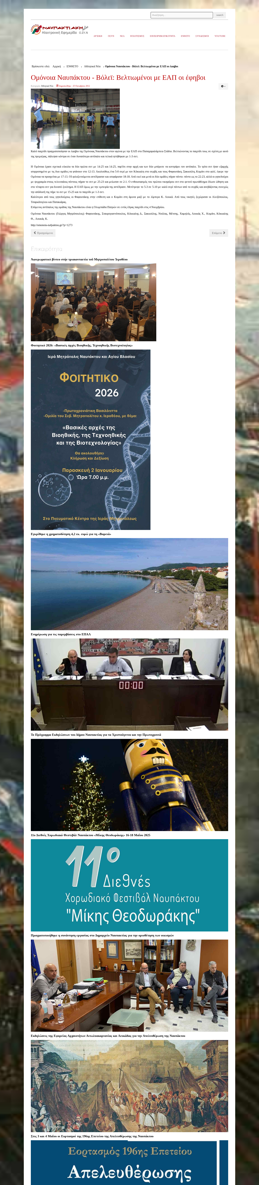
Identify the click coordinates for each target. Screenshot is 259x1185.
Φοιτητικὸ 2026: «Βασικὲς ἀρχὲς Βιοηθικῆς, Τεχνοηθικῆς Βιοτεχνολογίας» (82, 345)
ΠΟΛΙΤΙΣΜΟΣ (137, 36)
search (219, 15)
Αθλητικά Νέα (47, 86)
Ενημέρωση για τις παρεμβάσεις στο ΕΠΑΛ (61, 634)
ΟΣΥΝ (111, 36)
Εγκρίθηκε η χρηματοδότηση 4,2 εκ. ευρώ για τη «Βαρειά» (71, 534)
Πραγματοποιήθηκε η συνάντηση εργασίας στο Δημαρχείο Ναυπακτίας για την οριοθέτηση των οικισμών (102, 935)
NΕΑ (122, 36)
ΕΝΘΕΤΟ (185, 36)
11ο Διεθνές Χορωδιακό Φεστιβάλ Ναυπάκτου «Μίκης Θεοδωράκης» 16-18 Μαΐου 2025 (90, 835)
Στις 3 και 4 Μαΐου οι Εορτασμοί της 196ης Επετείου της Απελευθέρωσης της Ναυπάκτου (92, 1136)
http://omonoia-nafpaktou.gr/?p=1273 (51, 225)
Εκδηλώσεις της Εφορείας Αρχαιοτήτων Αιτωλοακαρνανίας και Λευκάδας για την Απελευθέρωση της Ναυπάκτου (108, 1036)
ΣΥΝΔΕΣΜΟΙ (202, 36)
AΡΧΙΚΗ (98, 36)
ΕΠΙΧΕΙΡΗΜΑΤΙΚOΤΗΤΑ (162, 36)
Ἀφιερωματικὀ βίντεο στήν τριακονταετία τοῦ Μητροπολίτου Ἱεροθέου (79, 259)
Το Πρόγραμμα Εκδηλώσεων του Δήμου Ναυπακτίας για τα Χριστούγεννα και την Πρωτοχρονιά (96, 734)
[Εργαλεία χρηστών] (223, 86)
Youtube (220, 36)
